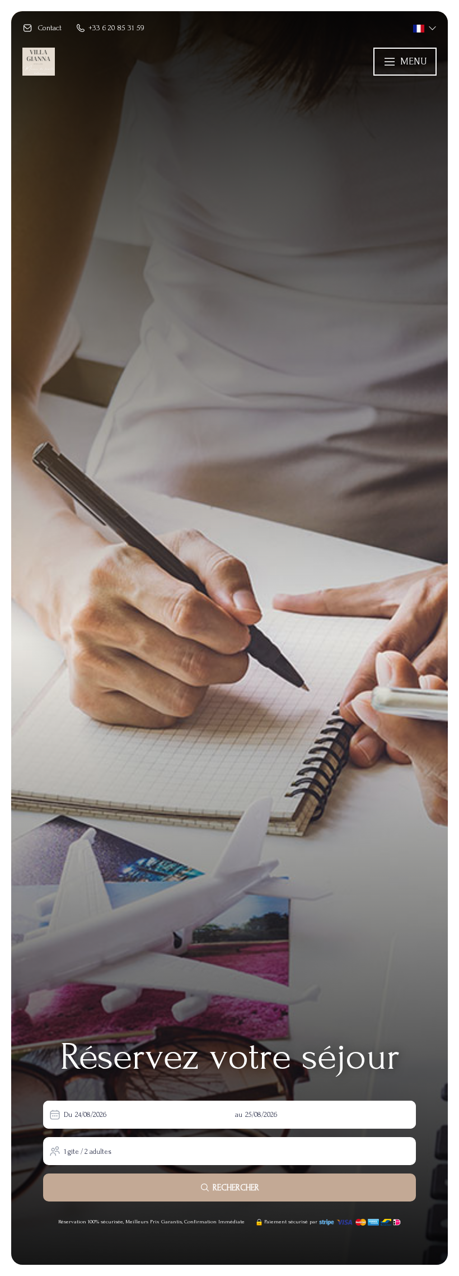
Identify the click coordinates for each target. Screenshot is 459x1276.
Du (68, 1115)
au (238, 1115)
